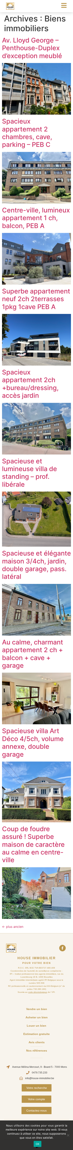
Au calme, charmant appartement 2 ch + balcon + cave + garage (32, 653)
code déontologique (37, 992)
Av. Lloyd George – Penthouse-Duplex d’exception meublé (32, 48)
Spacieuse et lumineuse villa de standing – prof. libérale (29, 472)
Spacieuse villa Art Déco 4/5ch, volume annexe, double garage (33, 742)
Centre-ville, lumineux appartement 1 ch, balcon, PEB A (36, 218)
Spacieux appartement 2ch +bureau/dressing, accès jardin (30, 383)
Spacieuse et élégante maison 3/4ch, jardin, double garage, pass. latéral (36, 564)
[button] (37, 1087)
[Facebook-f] (62, 948)
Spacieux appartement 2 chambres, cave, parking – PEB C (27, 132)
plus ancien (12, 927)
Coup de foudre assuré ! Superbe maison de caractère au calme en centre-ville (33, 844)
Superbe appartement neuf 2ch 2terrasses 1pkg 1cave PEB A (36, 299)
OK (37, 1144)
